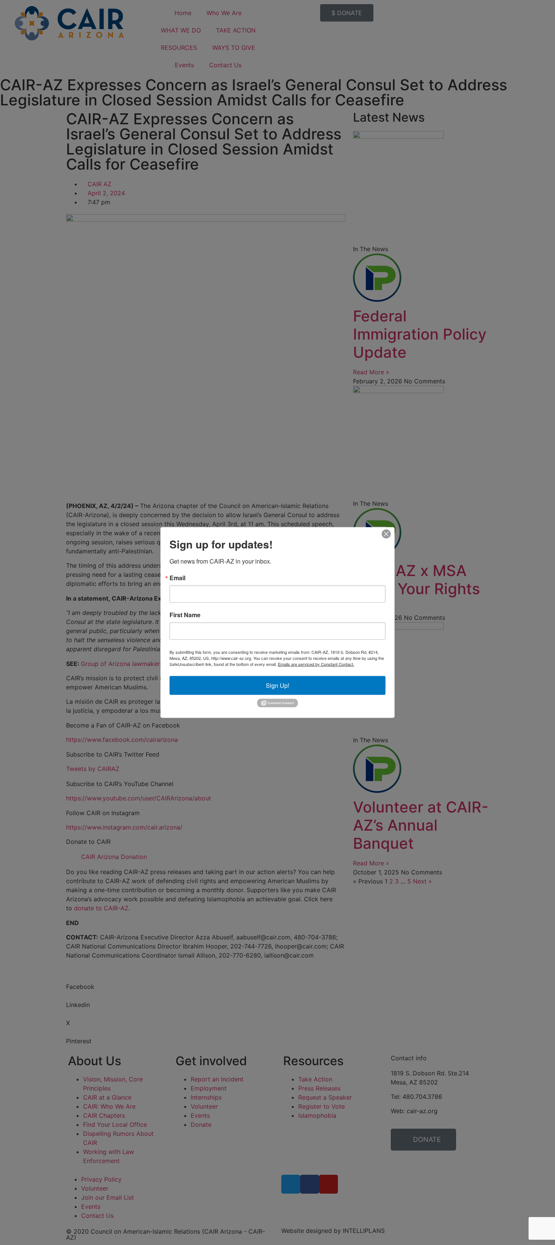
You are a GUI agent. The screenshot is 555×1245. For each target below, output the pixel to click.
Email (177, 578)
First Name (185, 615)
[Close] (386, 534)
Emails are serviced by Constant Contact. (316, 664)
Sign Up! (277, 685)
